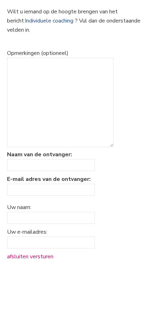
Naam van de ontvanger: (39, 154)
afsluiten (17, 256)
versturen (41, 256)
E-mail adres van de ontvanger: (49, 179)
